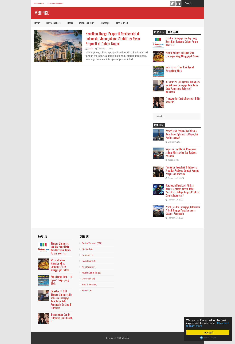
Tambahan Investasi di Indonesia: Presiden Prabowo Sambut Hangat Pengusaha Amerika (182, 170)
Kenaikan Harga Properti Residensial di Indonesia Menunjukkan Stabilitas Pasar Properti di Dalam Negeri (113, 38)
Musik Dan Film (86, 23)
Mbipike (41, 12)
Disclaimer (39, 3)
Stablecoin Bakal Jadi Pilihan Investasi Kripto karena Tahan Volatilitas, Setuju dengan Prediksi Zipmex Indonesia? (182, 190)
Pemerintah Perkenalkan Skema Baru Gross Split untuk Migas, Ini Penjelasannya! (181, 134)
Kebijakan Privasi (55, 3)
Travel (87, 290)
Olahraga (105, 23)
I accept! (208, 332)
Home (37, 23)
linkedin (178, 3)
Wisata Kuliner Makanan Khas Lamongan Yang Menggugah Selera (182, 54)
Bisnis (70, 23)
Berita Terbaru (53, 23)
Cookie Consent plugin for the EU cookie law (208, 338)
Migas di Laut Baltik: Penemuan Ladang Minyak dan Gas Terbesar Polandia (181, 152)
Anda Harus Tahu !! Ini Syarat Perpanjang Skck (179, 69)
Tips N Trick (122, 23)
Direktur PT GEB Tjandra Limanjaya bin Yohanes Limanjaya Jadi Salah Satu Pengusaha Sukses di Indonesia (182, 87)
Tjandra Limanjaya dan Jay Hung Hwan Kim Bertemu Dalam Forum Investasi (181, 41)
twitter (172, 3)
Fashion (88, 255)
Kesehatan (89, 267)
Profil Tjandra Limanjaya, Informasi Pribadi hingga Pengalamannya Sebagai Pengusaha (182, 210)
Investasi (89, 261)
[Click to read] (58, 46)
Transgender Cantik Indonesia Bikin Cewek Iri (182, 100)
